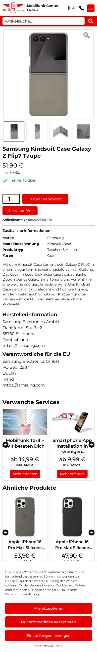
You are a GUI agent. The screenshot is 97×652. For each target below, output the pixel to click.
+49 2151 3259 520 (81, 8)
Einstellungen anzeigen (49, 635)
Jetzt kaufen (20, 210)
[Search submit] (91, 21)
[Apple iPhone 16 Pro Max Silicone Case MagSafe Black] (72, 516)
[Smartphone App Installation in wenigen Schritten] (72, 422)
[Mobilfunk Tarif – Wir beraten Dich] (25, 422)
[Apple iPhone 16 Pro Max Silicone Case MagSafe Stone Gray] (25, 516)
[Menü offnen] (91, 8)
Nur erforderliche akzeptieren (48, 622)
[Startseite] (13, 8)
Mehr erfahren (25, 474)
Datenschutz (43, 646)
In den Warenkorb (45, 199)
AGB (59, 646)
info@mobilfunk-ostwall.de (71, 8)
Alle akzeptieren (49, 608)
